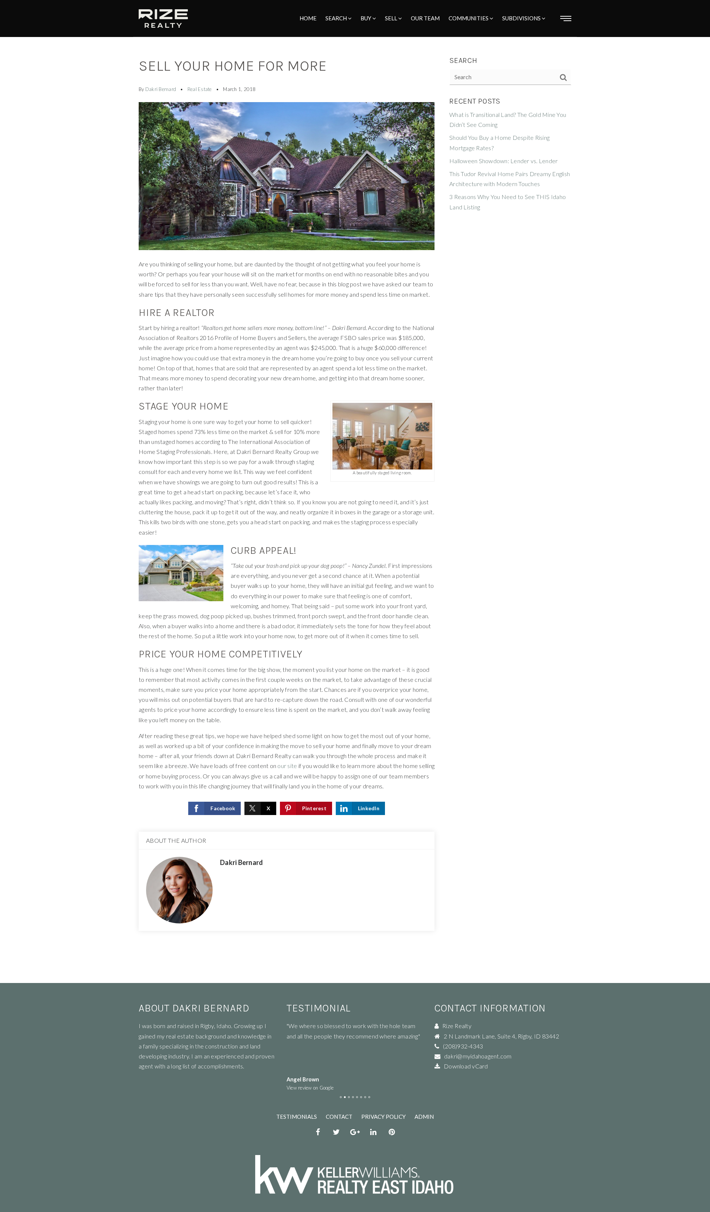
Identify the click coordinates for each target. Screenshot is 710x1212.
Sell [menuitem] (391, 18)
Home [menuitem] (308, 18)
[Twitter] (336, 1133)
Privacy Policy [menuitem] (383, 1116)
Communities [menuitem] (469, 18)
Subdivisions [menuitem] (522, 18)
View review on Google (310, 1088)
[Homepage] (163, 18)
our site (287, 765)
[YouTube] (392, 1133)
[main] (355, 491)
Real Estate (199, 89)
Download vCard (466, 1066)
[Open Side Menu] (565, 18)
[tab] (341, 1097)
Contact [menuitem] (339, 1116)
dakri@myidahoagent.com (478, 1056)
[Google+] (355, 1133)
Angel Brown (303, 1079)
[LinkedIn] (373, 1133)
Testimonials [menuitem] (296, 1116)
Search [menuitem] (336, 18)
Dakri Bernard (160, 89)
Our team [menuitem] (425, 18)
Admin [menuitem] (424, 1116)
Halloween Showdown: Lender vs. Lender (503, 160)
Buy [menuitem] (366, 18)
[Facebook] (318, 1133)
